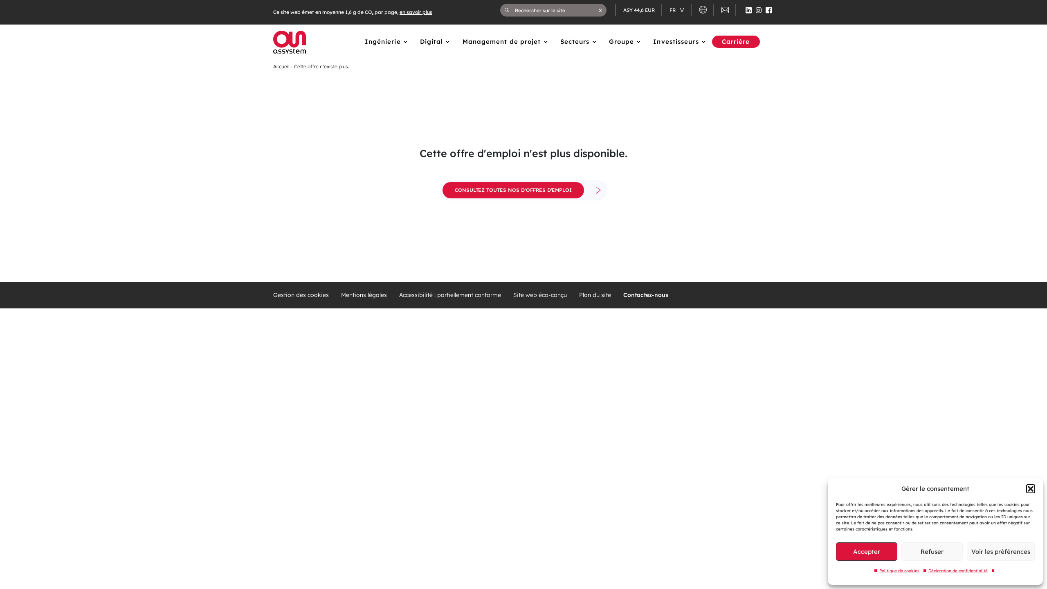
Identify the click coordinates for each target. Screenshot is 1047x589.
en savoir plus (416, 12)
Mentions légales (364, 295)
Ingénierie (383, 41)
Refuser (932, 551)
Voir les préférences (1000, 551)
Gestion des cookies (301, 295)
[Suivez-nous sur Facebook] (769, 10)
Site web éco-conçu (540, 295)
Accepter (866, 551)
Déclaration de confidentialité (958, 570)
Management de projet (502, 41)
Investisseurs (676, 41)
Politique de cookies (899, 570)
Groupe (621, 41)
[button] (1031, 489)
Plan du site (595, 295)
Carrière (736, 41)
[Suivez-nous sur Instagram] (759, 10)
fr (673, 10)
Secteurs (575, 41)
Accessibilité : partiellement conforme (450, 295)
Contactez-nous (645, 295)
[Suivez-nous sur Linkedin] (749, 10)
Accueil (281, 66)
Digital (431, 41)
